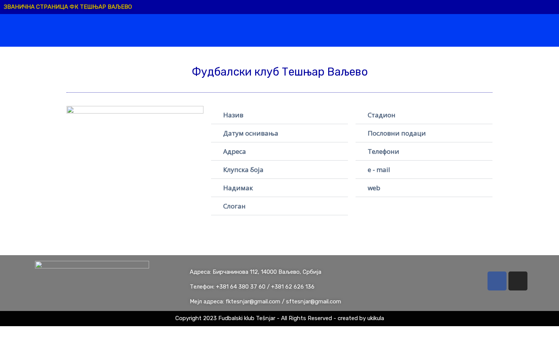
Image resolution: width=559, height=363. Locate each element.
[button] (279, 115)
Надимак (238, 187)
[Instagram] (517, 280)
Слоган (234, 206)
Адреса (234, 151)
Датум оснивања (250, 133)
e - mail (379, 169)
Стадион (381, 114)
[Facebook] (497, 280)
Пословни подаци (397, 133)
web (374, 187)
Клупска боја (243, 169)
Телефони (383, 151)
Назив (233, 114)
